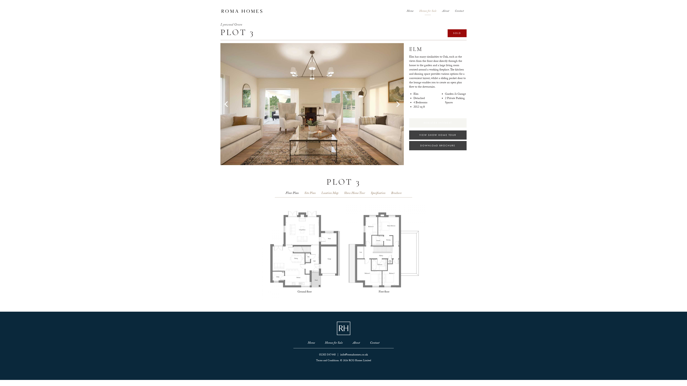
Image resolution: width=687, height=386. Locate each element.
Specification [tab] (378, 193)
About (445, 11)
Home (410, 11)
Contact (459, 11)
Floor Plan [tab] (292, 193)
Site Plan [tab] (310, 193)
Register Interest (438, 122)
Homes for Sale (427, 11)
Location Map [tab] (329, 193)
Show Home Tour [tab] (354, 193)
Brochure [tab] (396, 193)
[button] (234, 104)
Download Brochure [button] (437, 145)
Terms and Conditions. (327, 361)
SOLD (457, 33)
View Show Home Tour (437, 135)
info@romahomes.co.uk (354, 355)
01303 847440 (327, 355)
